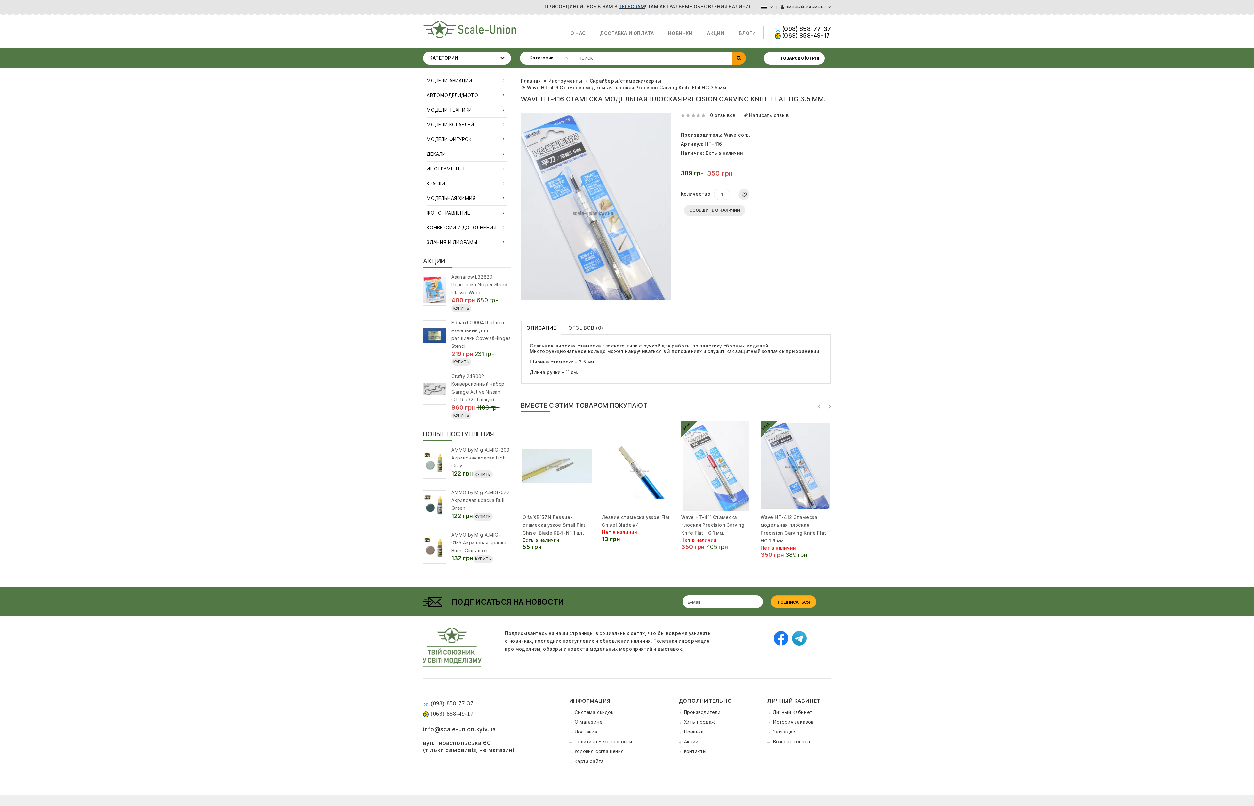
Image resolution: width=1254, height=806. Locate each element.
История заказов (793, 722)
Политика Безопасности (604, 741)
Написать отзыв (768, 115)
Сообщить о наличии (714, 210)
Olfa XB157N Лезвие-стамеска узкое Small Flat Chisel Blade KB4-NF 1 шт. (553, 525)
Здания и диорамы (452, 242)
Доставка (586, 731)
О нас (578, 33)
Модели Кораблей (450, 124)
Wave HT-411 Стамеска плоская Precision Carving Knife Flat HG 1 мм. (713, 525)
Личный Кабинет (792, 712)
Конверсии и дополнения (462, 227)
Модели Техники (449, 110)
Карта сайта (589, 761)
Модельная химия (451, 198)
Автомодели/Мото (452, 95)
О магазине (589, 722)
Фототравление (448, 213)
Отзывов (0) (585, 328)
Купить (461, 308)
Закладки (784, 731)
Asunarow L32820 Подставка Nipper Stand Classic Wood (479, 284)
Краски (436, 183)
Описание (541, 328)
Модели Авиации (449, 80)
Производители (702, 712)
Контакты (695, 751)
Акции (715, 33)
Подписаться (794, 602)
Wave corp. (737, 134)
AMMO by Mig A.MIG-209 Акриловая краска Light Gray (480, 457)
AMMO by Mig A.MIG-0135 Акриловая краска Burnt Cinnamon (478, 542)
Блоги (747, 33)
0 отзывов (723, 115)
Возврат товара (791, 741)
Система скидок (594, 712)
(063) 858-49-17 (805, 35)
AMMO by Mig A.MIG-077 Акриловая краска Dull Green (480, 500)
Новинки (680, 33)
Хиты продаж (699, 722)
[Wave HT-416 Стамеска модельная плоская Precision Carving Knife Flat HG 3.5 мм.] (596, 206)
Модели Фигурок (449, 139)
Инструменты (446, 168)
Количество (696, 194)
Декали (436, 154)
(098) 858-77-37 (806, 28)
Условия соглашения (599, 751)
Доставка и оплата (627, 33)
